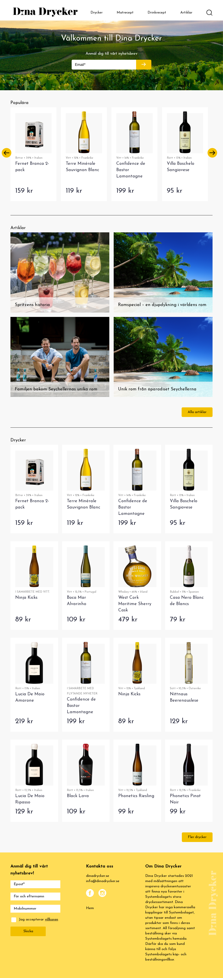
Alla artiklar (197, 412)
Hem (90, 908)
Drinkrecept (157, 12)
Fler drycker (197, 837)
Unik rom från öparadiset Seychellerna (157, 389)
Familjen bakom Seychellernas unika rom (56, 389)
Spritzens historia (32, 305)
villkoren (51, 919)
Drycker (97, 12)
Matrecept (125, 12)
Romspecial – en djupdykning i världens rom (162, 305)
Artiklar (186, 12)
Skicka (28, 931)
